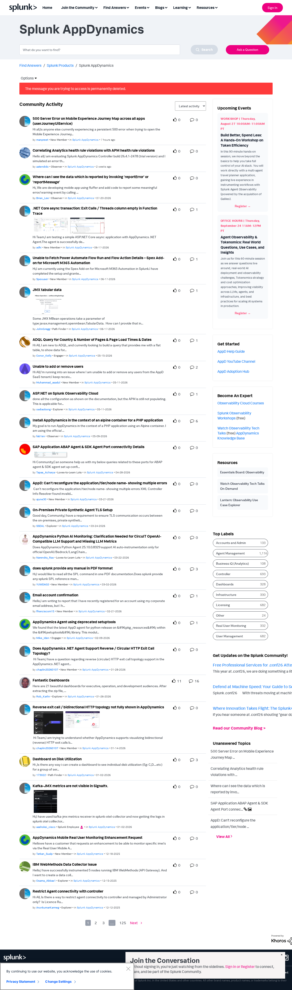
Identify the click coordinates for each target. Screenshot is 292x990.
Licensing (223, 605)
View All (223, 836)
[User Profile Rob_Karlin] (24, 682)
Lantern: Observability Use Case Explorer (239, 502)
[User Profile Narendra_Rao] (24, 538)
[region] (67, 976)
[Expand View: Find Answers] (127, 7)
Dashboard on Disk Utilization (57, 759)
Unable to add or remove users (58, 366)
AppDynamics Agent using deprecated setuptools (74, 622)
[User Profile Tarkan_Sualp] (24, 839)
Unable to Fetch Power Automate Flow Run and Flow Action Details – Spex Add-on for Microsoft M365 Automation (98, 260)
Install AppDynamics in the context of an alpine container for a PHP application (98, 420)
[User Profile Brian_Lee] (24, 179)
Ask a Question (247, 49)
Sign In (272, 8)
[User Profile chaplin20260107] (24, 650)
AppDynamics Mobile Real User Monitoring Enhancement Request (87, 837)
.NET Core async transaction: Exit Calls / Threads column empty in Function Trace (95, 211)
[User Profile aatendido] (24, 152)
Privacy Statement (20, 981)
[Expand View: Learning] (189, 7)
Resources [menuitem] (205, 7)
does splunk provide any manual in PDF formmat (73, 568)
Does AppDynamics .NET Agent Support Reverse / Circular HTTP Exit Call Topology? (93, 651)
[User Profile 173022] (24, 761)
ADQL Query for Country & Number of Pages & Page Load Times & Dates (92, 339)
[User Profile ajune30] (24, 485)
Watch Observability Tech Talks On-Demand (242, 486)
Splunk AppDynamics (85, 139)
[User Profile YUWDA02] (24, 570)
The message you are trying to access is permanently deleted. (75, 88)
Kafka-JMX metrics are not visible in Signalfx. (70, 785)
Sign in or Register (240, 966)
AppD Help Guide (231, 351)
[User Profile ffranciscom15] (24, 597)
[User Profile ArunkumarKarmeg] (24, 893)
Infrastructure (226, 595)
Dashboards (225, 584)
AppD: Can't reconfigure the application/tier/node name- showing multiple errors (100, 483)
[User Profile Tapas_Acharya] (24, 449)
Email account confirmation (55, 595)
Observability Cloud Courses (240, 403)
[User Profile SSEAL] (24, 512)
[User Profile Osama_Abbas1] (24, 866)
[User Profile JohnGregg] (24, 291)
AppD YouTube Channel (236, 361)
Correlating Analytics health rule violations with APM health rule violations (94, 150)
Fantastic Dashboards (51, 680)
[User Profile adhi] (24, 210)
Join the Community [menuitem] (77, 7)
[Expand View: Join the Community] (96, 7)
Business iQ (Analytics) (232, 563)
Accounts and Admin (231, 543)
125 (122, 923)
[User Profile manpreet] (24, 121)
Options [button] (26, 78)
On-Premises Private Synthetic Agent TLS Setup (73, 510)
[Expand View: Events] (148, 7)
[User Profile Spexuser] (24, 260)
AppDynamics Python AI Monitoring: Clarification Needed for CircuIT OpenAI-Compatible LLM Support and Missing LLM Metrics (97, 539)
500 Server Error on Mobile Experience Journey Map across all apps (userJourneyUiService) (89, 121)
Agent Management (230, 553)
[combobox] (118, 49)
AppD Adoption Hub (233, 371)
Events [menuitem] (140, 7)
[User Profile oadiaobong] (24, 395)
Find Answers (30, 65)
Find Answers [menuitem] (114, 7)
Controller (223, 574)
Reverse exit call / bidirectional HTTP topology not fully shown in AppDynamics (98, 707)
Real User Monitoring (231, 626)
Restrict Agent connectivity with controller (68, 891)
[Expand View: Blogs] (166, 7)
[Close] (128, 968)
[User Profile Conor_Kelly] (24, 341)
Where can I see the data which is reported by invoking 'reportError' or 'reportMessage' (91, 179)
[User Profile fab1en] (24, 422)
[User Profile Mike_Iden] (24, 624)
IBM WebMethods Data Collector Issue (65, 864)
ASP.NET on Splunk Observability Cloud (65, 393)
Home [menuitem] (47, 7)
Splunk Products (60, 65)
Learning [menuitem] (180, 7)
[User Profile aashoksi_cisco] (24, 788)
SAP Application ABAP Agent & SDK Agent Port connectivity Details (88, 446)
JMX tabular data (47, 289)
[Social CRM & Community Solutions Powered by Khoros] (281, 939)
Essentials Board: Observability (242, 472)
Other (220, 615)
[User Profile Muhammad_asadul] (24, 368)
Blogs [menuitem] (159, 7)
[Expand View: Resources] (216, 7)
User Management (229, 636)
